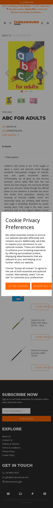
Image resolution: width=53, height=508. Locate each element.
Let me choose (18, 286)
